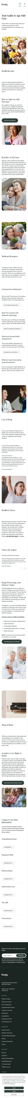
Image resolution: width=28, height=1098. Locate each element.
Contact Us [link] (5, 990)
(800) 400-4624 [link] (6, 984)
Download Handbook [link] (7, 455)
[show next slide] (24, 568)
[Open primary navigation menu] (24, 4)
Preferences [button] (12, 1083)
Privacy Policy (11, 962)
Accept (14, 1087)
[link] (5, 4)
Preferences (14, 1094)
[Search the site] (20, 4)
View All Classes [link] (6, 566)
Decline (14, 1091)
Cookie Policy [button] (7, 1082)
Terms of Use (21, 962)
